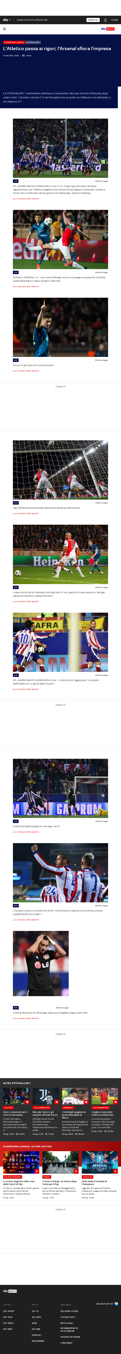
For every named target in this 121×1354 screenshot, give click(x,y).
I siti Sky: (7, 1304)
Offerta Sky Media (70, 1337)
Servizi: (35, 1304)
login (114, 20)
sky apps (36, 1317)
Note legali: (65, 1304)
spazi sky (37, 1335)
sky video (8, 1323)
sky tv (35, 1311)
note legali (66, 1323)
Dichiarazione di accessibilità (69, 1329)
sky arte (7, 1329)
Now (34, 1323)
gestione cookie (69, 1311)
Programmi (38, 1341)
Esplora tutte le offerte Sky (32, 20)
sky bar (36, 1329)
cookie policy (68, 1317)
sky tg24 (8, 1317)
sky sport (8, 1311)
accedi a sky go (104, 1304)
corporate (66, 1343)
